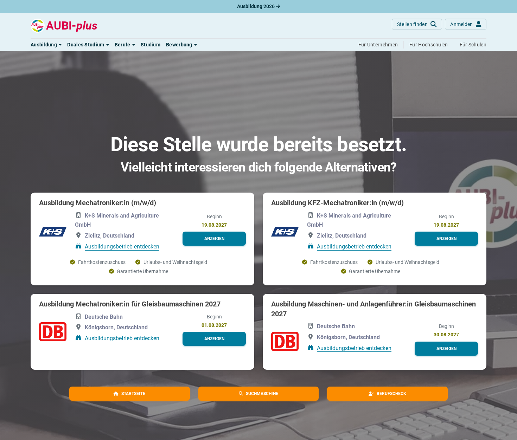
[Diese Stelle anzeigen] (52, 232)
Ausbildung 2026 (256, 6)
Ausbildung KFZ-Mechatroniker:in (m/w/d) (337, 203)
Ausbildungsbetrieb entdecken (122, 246)
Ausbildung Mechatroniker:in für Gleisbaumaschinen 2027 (130, 304)
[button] (46, 44)
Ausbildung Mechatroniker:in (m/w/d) (97, 203)
